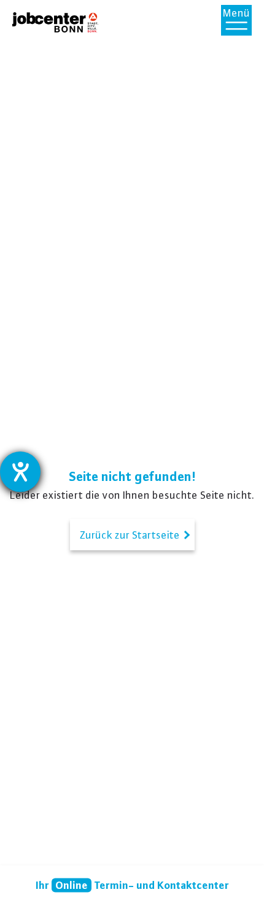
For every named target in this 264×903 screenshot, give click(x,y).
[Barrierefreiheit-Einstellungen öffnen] (20, 472)
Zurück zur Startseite (132, 535)
